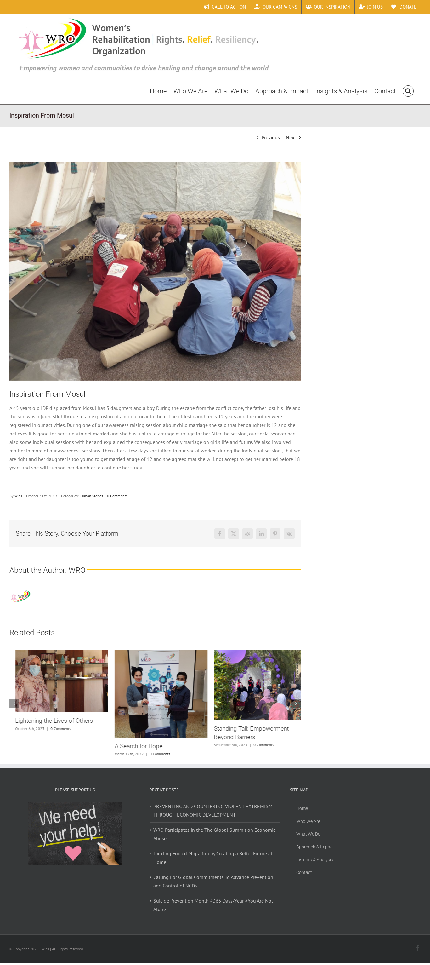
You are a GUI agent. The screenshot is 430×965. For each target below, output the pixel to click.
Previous (271, 137)
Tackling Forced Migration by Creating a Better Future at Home (212, 857)
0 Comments (117, 495)
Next (291, 137)
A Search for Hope (132, 746)
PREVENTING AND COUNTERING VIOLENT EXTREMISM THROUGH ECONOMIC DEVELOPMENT (213, 810)
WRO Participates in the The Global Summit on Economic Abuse (214, 834)
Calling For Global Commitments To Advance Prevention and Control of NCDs (213, 881)
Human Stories (91, 495)
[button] (408, 91)
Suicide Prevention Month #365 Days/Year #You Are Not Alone (213, 905)
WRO (18, 495)
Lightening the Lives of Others (48, 720)
